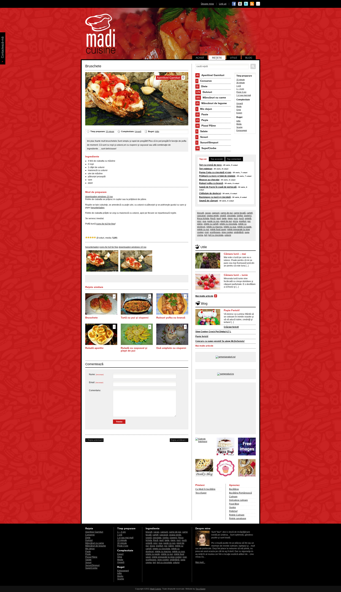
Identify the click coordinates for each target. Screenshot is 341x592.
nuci (236, 218)
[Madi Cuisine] (100, 53)
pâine (200, 224)
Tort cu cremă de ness (210, 165)
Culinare (233, 496)
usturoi (227, 235)
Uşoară (138, 131)
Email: (96, 382)
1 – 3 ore (240, 89)
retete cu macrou (214, 227)
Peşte (202, 120)
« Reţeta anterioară (94, 440)
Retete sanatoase (237, 518)
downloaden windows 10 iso (99, 196)
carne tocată (240, 213)
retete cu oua (230, 227)
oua (204, 221)
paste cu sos (213, 221)
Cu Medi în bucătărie (205, 489)
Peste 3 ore (241, 92)
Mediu (239, 124)
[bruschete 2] (136, 271)
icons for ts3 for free (105, 224)
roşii (207, 232)
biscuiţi (200, 213)
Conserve (204, 80)
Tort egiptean (205, 168)
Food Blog (234, 504)
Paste (202, 114)
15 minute (110, 131)
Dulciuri (204, 92)
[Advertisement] (225, 408)
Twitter (246, 4)
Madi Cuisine (155, 589)
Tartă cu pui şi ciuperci (134, 317)
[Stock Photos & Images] (247, 454)
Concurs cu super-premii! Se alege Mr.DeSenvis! (220, 341)
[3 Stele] (91, 237)
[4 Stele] (93, 237)
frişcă (212, 218)
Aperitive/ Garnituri (210, 75)
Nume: (96, 374)
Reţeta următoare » (179, 440)
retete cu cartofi (211, 224)
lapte (224, 218)
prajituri (242, 221)
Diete (201, 86)
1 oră (238, 86)
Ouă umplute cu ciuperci (171, 348)
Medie (239, 106)
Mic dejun (204, 108)
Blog (248, 57)
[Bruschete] (101, 314)
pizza (235, 221)
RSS (252, 4)
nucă (241, 218)
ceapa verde (213, 215)
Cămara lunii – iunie (236, 275)
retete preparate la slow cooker (167, 557)
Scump (239, 127)
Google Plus (240, 4)
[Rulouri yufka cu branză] (172, 314)
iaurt (218, 218)
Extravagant (241, 130)
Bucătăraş (234, 489)
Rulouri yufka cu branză (170, 317)
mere (230, 218)
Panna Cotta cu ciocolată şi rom (215, 172)
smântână (238, 232)
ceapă (223, 215)
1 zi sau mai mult (243, 95)
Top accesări (217, 159)
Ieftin (157, 131)
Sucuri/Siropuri (207, 142)
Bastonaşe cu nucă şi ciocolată (215, 197)
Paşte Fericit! (232, 310)
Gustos (232, 507)
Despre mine (207, 3)
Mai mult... (200, 562)
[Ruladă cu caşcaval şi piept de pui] (137, 344)
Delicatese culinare (238, 500)
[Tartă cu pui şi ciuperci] (137, 314)
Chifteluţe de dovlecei (210, 193)
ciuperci (247, 215)
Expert (239, 113)
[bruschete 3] (102, 271)
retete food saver (218, 229)
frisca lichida (203, 218)
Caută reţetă (253, 66)
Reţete (217, 57)
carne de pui (227, 213)
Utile (233, 57)
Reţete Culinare (236, 515)
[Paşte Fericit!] (207, 324)
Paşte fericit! (201, 336)
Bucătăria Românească (240, 493)
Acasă (200, 57)
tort (205, 235)
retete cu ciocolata (228, 224)
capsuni (216, 213)
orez (199, 221)
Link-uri (222, 3)
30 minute (240, 83)
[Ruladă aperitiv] (101, 344)
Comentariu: (95, 390)
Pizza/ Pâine (206, 125)
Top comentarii (234, 159)
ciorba (240, 215)
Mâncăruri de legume (211, 103)
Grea (238, 110)
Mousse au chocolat (209, 180)
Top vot (203, 159)
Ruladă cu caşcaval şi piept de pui (134, 349)
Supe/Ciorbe (206, 148)
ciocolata (231, 215)
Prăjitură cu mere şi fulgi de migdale (217, 176)
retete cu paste (244, 227)
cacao (208, 213)
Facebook (234, 4)
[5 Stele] (95, 237)
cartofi (250, 213)
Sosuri (202, 137)
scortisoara (215, 232)
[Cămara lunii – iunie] (207, 289)
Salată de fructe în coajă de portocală (218, 187)
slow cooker (227, 232)
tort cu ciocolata (215, 235)
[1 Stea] (86, 237)
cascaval (201, 215)
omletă (248, 218)
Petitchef (233, 511)
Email (258, 4)
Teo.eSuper (201, 493)
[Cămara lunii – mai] (207, 268)
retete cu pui (203, 229)
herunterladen (97, 207)
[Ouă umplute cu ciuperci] (172, 344)
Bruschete (91, 317)
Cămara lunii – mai (235, 253)
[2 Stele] (88, 237)
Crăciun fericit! (231, 327)
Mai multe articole (204, 296)
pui (248, 221)
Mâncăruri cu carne (211, 97)
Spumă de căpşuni (208, 200)
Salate (202, 131)
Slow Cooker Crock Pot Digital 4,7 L (213, 331)
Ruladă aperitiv (94, 348)
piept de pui (226, 221)
